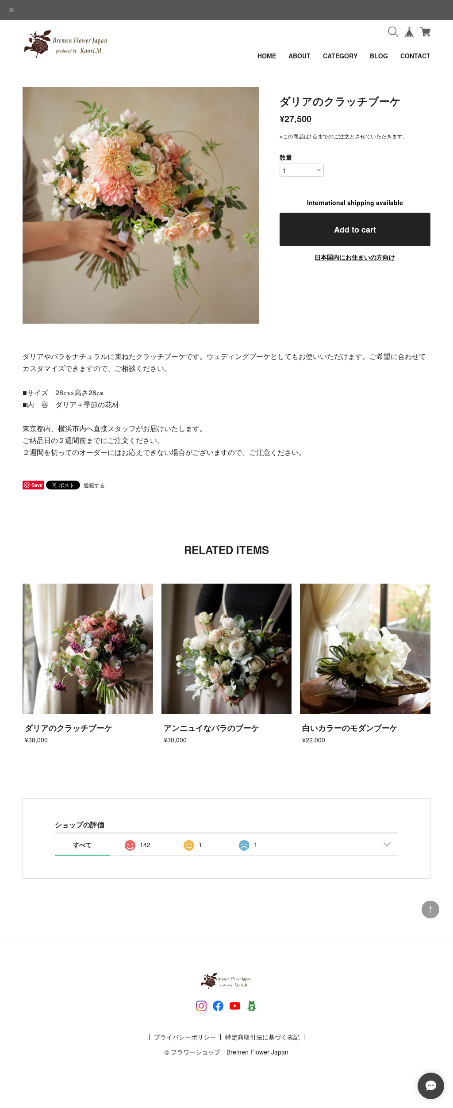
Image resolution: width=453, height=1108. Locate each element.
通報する (94, 485)
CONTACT (415, 55)
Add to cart (355, 229)
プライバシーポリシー (185, 1036)
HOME (266, 55)
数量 (286, 157)
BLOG (379, 55)
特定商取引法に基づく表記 (262, 1036)
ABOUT (299, 55)
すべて (82, 844)
